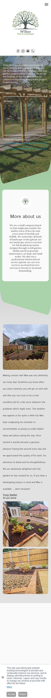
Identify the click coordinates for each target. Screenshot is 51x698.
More (9, 687)
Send (25, 146)
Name (7, 87)
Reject (23, 694)
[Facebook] (18, 51)
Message (7, 100)
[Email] (28, 51)
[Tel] (33, 51)
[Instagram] (23, 51)
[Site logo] (25, 24)
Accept (11, 694)
